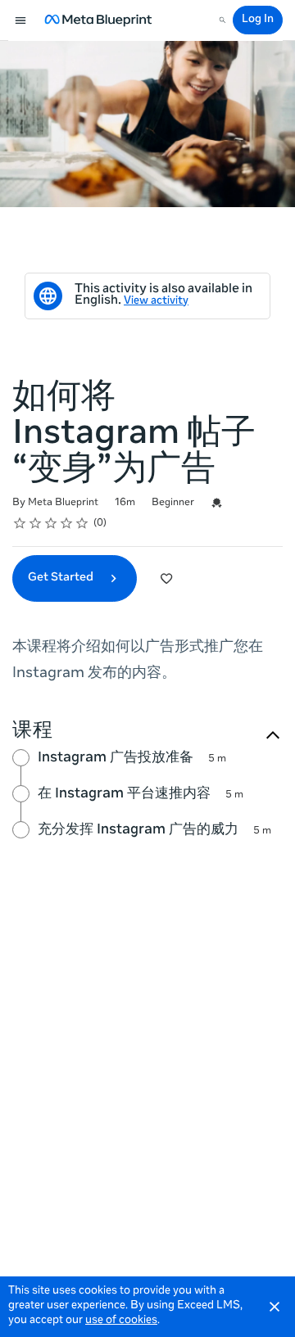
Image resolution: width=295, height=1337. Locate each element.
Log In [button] (258, 20)
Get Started (62, 578)
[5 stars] (82, 523)
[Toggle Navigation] (21, 20)
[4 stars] (67, 523)
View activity (156, 301)
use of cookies (121, 1321)
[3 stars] (51, 523)
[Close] (274, 1306)
